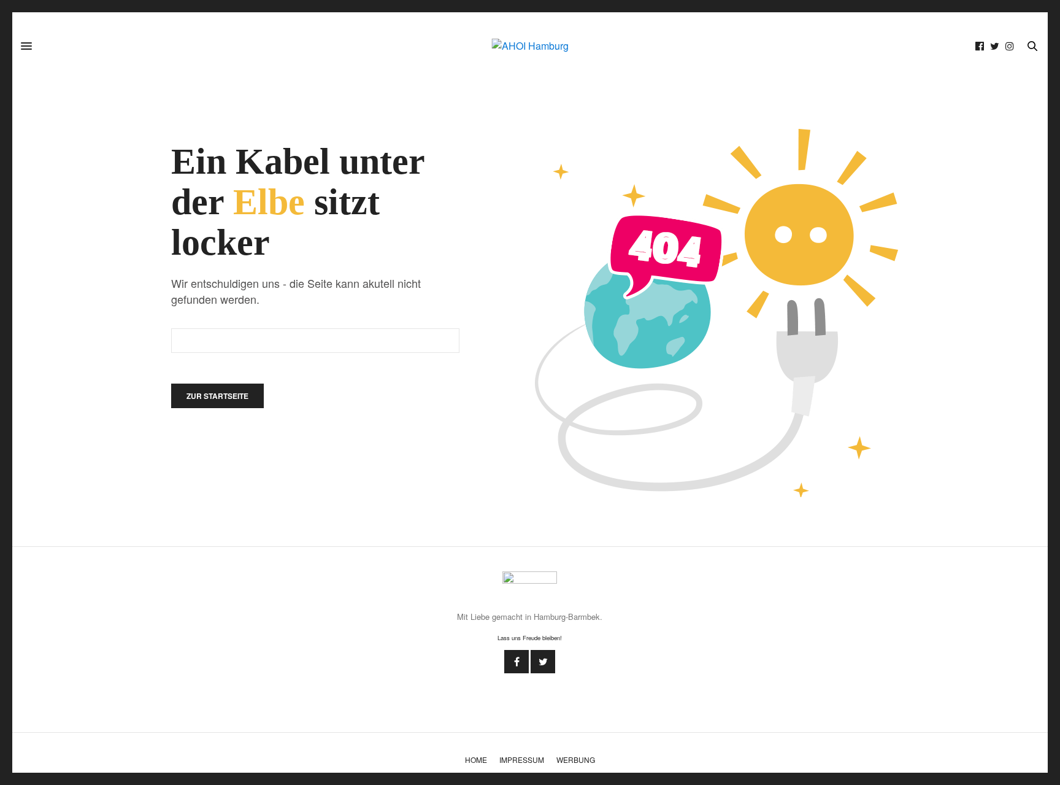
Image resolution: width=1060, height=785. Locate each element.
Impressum (521, 759)
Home (476, 759)
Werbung (575, 759)
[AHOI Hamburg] (530, 46)
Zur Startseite (217, 395)
